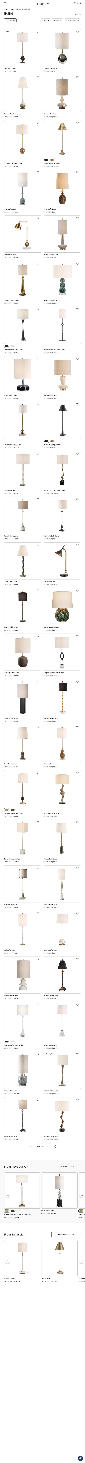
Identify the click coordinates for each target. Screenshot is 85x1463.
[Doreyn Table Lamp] (62, 374)
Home (6, 9)
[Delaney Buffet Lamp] (22, 697)
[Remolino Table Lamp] (62, 1115)
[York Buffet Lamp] (22, 929)
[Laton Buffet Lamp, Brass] (22, 420)
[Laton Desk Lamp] (22, 234)
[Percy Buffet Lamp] (62, 188)
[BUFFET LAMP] (22, 1258)
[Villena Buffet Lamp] (22, 884)
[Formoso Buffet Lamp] (62, 93)
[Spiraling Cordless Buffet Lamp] (62, 469)
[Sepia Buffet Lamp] (22, 743)
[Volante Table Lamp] (22, 606)
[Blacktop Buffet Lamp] (22, 652)
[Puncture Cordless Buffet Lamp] (62, 325)
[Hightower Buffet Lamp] (62, 515)
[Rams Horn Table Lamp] (62, 788)
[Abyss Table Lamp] (22, 374)
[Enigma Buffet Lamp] (62, 47)
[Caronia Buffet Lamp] (62, 929)
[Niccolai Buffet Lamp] (62, 1070)
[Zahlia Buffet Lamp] (22, 1070)
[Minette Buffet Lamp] (62, 884)
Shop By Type (20, 9)
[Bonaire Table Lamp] (62, 279)
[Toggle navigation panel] (5, 3)
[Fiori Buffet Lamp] (22, 47)
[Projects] (38, 31)
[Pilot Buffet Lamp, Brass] (62, 138)
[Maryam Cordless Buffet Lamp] (62, 652)
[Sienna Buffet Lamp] (62, 743)
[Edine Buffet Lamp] (59, 1190)
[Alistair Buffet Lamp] (62, 1020)
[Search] (75, 3)
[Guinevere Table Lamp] (62, 606)
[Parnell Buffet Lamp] (22, 1115)
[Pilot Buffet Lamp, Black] (62, 420)
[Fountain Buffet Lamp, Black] (22, 325)
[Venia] (42, 3)
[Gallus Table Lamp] (22, 561)
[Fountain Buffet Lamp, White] (22, 1020)
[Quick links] (80, 1458)
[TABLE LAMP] (59, 1258)
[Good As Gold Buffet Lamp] (22, 138)
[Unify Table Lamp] (22, 469)
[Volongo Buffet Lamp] (62, 234)
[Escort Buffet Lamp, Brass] (22, 838)
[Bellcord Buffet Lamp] (62, 975)
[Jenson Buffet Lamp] (62, 838)
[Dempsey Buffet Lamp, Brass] (22, 788)
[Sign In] (77, 3)
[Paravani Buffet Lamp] (22, 279)
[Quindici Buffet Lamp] (62, 697)
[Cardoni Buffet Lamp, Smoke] (22, 93)
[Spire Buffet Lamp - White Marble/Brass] (22, 1190)
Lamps (12, 9)
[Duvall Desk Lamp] (62, 561)
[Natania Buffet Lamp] (22, 515)
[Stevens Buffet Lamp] (22, 975)
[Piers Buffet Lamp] (22, 188)
